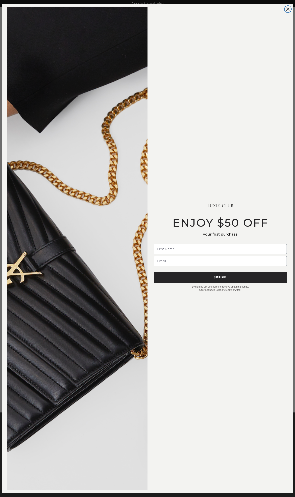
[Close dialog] (287, 9)
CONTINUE (220, 277)
